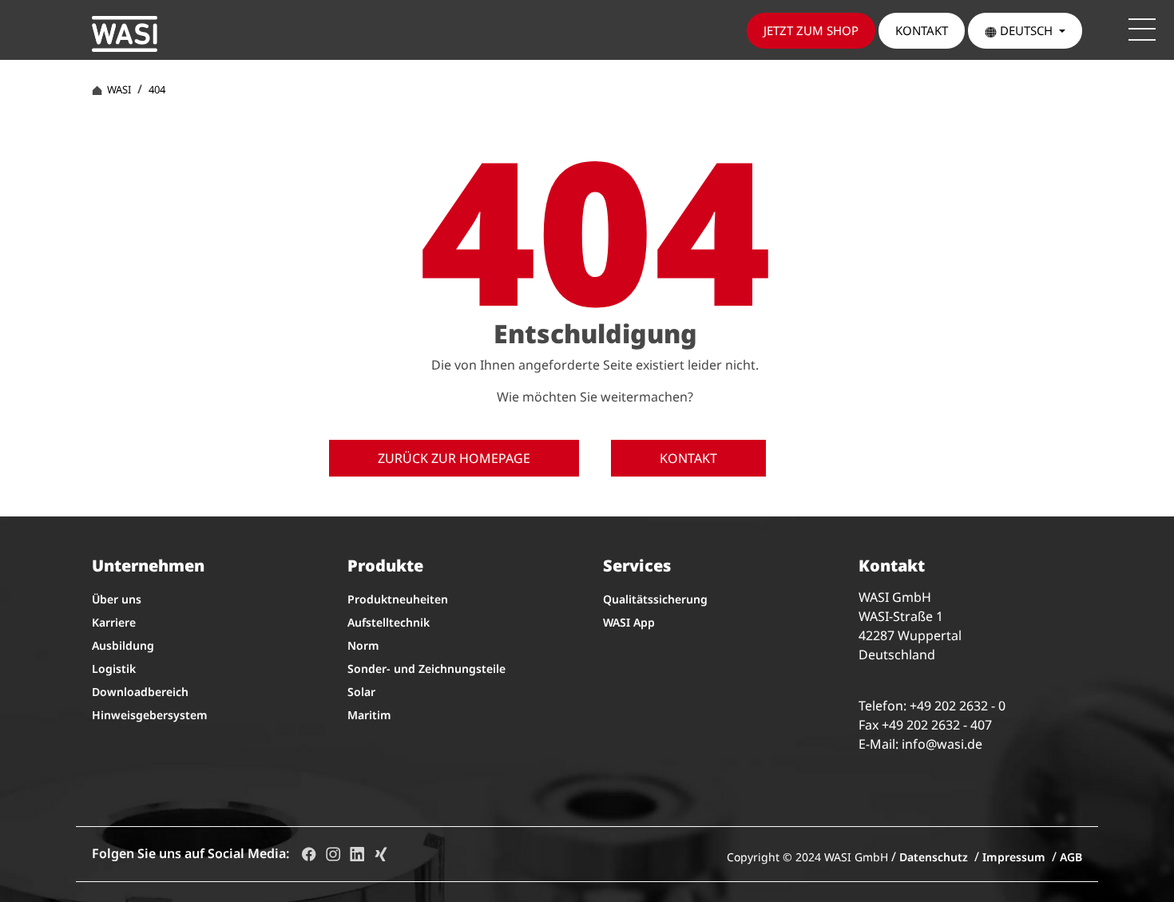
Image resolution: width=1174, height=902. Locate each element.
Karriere (114, 622)
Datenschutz (933, 856)
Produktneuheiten (397, 599)
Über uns (116, 599)
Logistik (114, 668)
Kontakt (688, 458)
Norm (363, 645)
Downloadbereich (140, 691)
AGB (1071, 856)
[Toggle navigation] (1142, 29)
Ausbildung (123, 645)
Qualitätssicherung (655, 599)
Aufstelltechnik (388, 622)
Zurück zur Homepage (454, 458)
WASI (116, 89)
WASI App (629, 622)
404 (157, 89)
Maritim (369, 714)
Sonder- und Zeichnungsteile (426, 668)
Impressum (1013, 856)
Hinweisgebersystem (150, 714)
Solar (361, 691)
